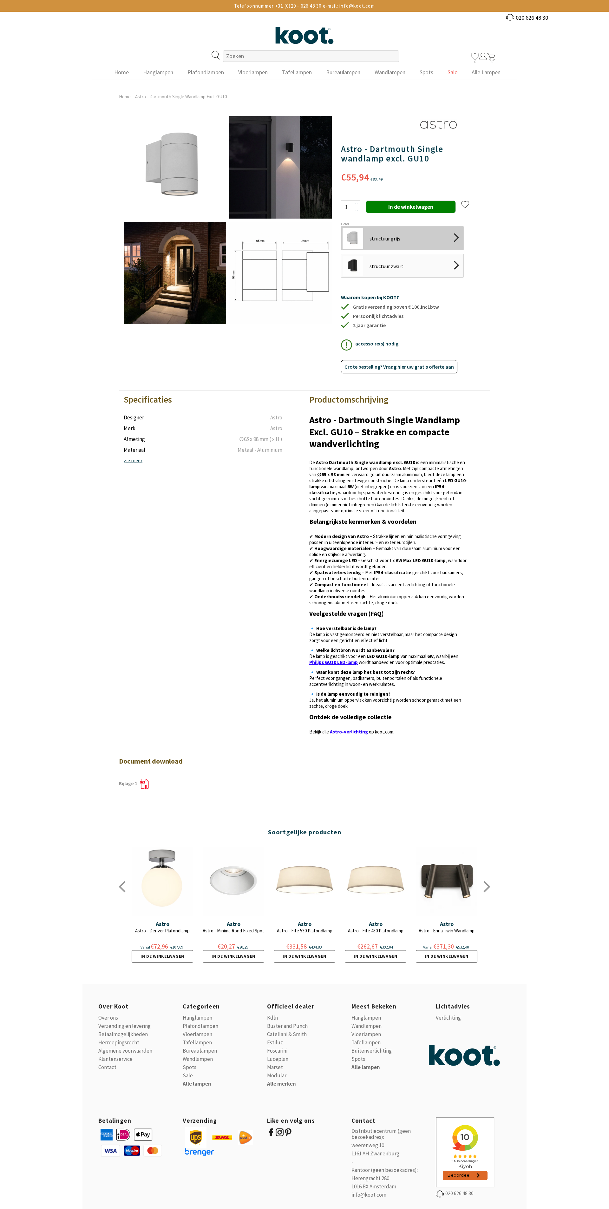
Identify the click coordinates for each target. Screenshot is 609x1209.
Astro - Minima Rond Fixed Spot (233, 931)
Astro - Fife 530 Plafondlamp (304, 931)
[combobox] (311, 56)
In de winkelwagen (162, 956)
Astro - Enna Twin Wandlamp (447, 931)
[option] (175, 220)
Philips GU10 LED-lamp (333, 662)
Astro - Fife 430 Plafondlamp (375, 931)
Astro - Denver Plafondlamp (162, 931)
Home (125, 97)
